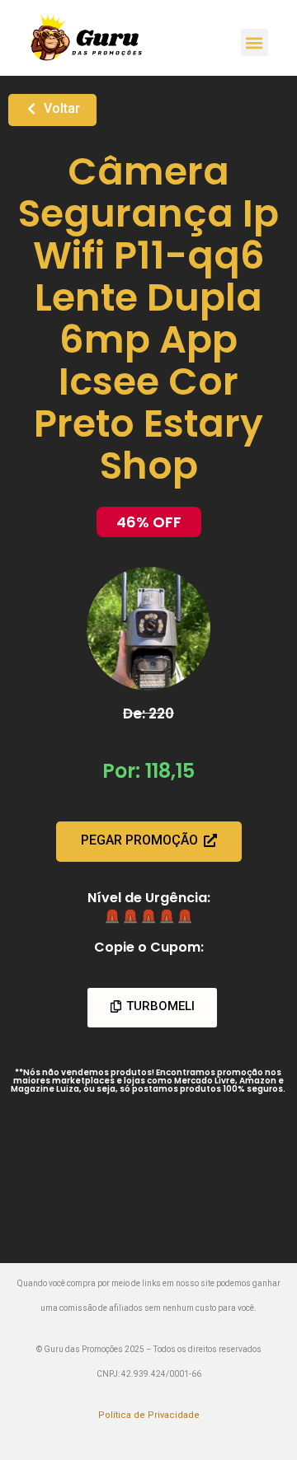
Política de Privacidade (149, 1415)
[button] (254, 42)
